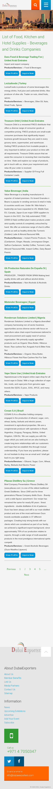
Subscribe (9, 722)
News (7, 707)
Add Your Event (11, 718)
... (45, 569)
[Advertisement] (26, 608)
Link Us (7, 682)
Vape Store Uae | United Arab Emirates (24, 373)
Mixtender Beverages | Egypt (19, 302)
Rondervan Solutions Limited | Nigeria (24, 318)
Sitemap (8, 693)
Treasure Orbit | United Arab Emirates (24, 121)
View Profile (12, 73)
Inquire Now (28, 73)
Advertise (9, 715)
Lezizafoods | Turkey (15, 83)
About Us (8, 674)
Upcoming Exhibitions (14, 711)
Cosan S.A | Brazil (13, 410)
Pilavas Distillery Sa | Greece (19, 481)
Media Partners (11, 685)
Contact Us (9, 689)
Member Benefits (12, 678)
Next (26, 574)
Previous (11, 569)
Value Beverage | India (16, 191)
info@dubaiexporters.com (20, 773)
